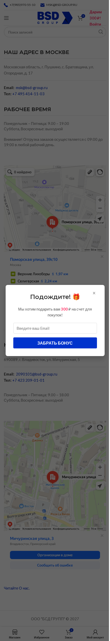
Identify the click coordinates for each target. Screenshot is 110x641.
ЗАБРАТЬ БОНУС (55, 342)
